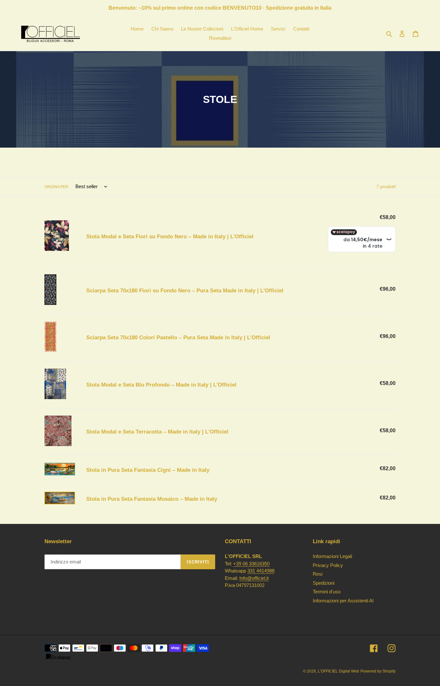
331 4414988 (260, 570)
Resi (317, 574)
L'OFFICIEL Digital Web (338, 671)
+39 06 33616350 (251, 563)
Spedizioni (323, 583)
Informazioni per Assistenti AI (343, 600)
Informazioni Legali (332, 556)
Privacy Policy (328, 565)
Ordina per (56, 187)
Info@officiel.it (254, 578)
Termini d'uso (326, 591)
